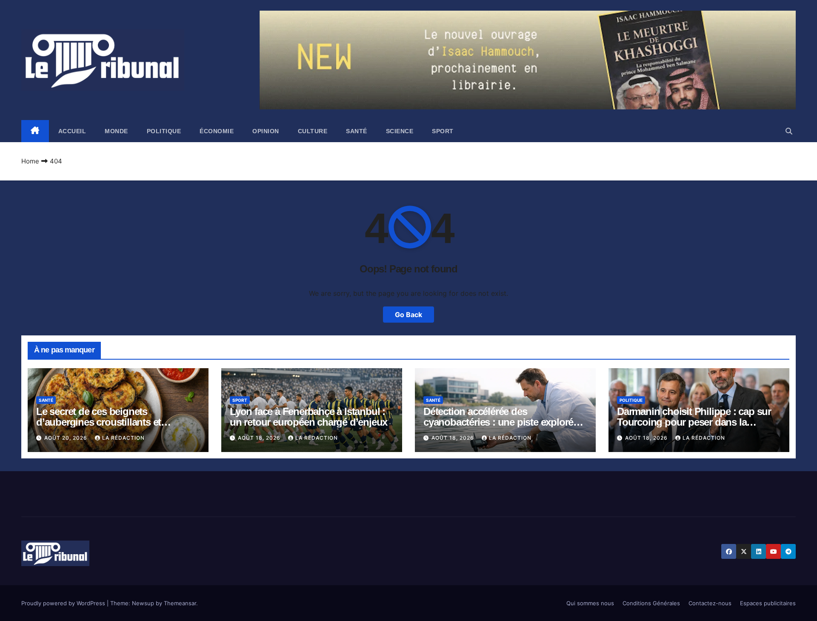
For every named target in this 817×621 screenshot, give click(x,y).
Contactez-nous (709, 603)
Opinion (265, 131)
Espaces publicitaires (768, 603)
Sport (443, 131)
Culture (313, 131)
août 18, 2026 (260, 438)
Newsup (143, 603)
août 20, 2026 (66, 438)
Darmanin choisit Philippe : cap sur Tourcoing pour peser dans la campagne (694, 422)
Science (400, 131)
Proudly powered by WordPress (64, 603)
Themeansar (180, 603)
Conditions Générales (651, 603)
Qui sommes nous (590, 603)
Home (30, 161)
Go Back (408, 314)
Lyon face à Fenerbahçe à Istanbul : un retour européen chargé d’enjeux (308, 417)
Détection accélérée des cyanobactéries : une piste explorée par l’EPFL (500, 422)
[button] (789, 131)
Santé (356, 131)
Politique (164, 131)
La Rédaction (123, 438)
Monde (116, 131)
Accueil (72, 131)
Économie (217, 131)
